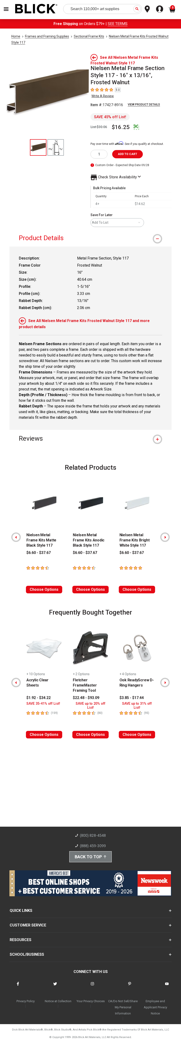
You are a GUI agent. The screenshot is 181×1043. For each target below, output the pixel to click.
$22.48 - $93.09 (86, 697)
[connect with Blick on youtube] (167, 986)
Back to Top (88, 856)
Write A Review (102, 96)
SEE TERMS (118, 23)
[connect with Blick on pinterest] (129, 986)
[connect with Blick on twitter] (55, 986)
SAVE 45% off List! (110, 117)
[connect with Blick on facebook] (18, 986)
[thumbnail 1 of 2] (38, 147)
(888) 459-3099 (93, 846)
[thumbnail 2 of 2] (55, 147)
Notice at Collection (58, 1001)
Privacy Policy (25, 1001)
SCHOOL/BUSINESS (27, 954)
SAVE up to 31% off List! (137, 706)
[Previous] (16, 537)
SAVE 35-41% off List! (43, 704)
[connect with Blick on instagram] (92, 986)
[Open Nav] (6, 9)
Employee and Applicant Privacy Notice (155, 1007)
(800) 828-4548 (93, 835)
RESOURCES (20, 940)
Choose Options (44, 589)
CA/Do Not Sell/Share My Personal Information (123, 1007)
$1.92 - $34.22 (38, 697)
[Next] (165, 537)
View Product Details (144, 104)
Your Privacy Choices (91, 1001)
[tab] (90, 238)
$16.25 (121, 127)
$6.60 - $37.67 (38, 552)
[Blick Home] (36, 9)
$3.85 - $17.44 (131, 697)
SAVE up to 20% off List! (90, 706)
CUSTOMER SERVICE (28, 925)
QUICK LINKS (21, 910)
